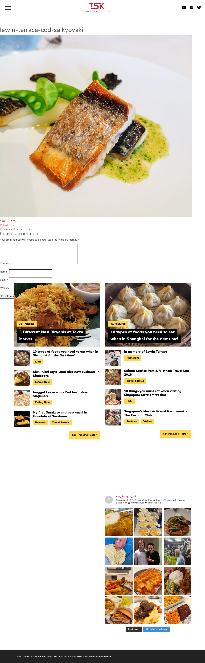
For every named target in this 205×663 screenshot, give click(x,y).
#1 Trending (26, 324)
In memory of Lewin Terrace (145, 351)
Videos (147, 421)
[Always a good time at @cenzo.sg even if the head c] (177, 522)
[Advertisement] (102, 466)
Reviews (40, 422)
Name (4, 271)
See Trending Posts (84, 435)
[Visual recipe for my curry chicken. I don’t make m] (119, 522)
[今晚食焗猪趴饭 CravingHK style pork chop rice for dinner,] (148, 580)
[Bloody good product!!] (119, 610)
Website (4, 288)
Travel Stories (61, 422)
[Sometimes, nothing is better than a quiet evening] (119, 580)
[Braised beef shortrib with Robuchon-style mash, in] (148, 610)
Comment (6, 263)
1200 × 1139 (8, 221)
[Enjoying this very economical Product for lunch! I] (177, 580)
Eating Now (42, 382)
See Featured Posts (175, 434)
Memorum (133, 358)
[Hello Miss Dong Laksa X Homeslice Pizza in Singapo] (148, 522)
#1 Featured (118, 324)
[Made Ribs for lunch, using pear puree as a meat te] (177, 610)
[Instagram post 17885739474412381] (177, 551)
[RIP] (148, 551)
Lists (38, 361)
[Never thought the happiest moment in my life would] (119, 551)
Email (4, 280)
